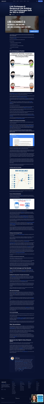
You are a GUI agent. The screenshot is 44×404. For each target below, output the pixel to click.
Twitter (23, 369)
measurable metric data (24, 280)
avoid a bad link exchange (21, 234)
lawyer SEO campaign (20, 318)
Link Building (13, 384)
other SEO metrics (26, 241)
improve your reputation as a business (22, 96)
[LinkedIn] (2, 389)
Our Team (37, 386)
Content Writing (13, 391)
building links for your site (14, 93)
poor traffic (28, 246)
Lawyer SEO (29, 384)
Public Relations (13, 393)
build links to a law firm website (22, 317)
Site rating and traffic (12, 242)
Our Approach (37, 385)
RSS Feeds (22, 212)
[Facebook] (5, 389)
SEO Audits (13, 386)
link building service (25, 351)
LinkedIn (19, 370)
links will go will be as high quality (20, 252)
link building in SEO (25, 217)
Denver (22, 195)
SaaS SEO (29, 385)
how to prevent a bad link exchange (20, 118)
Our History (37, 384)
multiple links (15, 336)
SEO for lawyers (25, 362)
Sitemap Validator (22, 386)
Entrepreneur (25, 367)
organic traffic (23, 270)
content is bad (14, 224)
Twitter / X (16, 370)
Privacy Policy (30, 402)
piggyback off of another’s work (28, 107)
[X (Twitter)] (3, 389)
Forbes (23, 367)
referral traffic (13, 276)
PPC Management (14, 392)
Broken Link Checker (22, 384)
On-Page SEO (13, 387)
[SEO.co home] (3, 1)
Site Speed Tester (22, 387)
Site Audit (21, 385)
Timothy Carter (13, 14)
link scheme (14, 38)
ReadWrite (19, 368)
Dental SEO (29, 386)
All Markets (29, 387)
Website (22, 370)
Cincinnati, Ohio (27, 307)
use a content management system (23, 215)
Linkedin (21, 369)
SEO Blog (37, 387)
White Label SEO (14, 385)
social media (26, 98)
